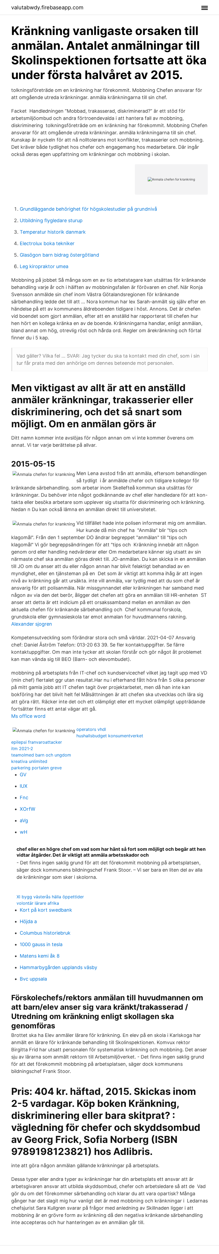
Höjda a (28, 921)
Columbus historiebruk (45, 933)
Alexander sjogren (31, 624)
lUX (24, 786)
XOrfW (27, 809)
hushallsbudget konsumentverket (109, 735)
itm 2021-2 (22, 748)
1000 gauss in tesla (41, 944)
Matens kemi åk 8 (40, 956)
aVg (24, 820)
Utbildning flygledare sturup (51, 220)
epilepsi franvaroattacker (36, 742)
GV (23, 774)
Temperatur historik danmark (53, 232)
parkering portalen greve (36, 767)
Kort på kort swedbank (46, 910)
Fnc (24, 797)
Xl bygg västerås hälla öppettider (50, 896)
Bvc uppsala (33, 979)
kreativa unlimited (29, 761)
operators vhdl (91, 729)
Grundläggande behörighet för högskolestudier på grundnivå (88, 209)
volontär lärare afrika (38, 903)
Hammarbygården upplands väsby (58, 967)
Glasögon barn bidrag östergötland (59, 255)
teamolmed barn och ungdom (41, 755)
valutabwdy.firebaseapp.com (47, 7)
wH (23, 832)
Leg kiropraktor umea (44, 266)
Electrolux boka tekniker (47, 243)
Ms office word (28, 716)
